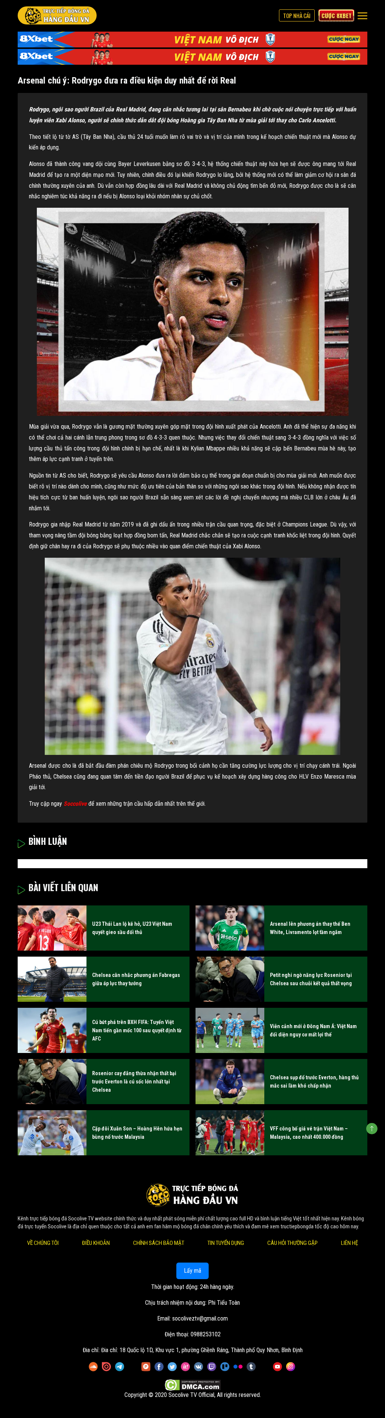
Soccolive (75, 803)
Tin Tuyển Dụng (226, 1243)
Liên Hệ (349, 1243)
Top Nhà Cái (297, 15)
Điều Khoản (96, 1243)
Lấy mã (192, 1270)
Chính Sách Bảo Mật (158, 1243)
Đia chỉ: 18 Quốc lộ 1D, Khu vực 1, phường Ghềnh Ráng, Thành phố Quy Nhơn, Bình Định (202, 1350)
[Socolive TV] (57, 15)
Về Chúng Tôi (43, 1243)
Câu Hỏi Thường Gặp (292, 1243)
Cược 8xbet (336, 15)
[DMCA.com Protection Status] (193, 1385)
